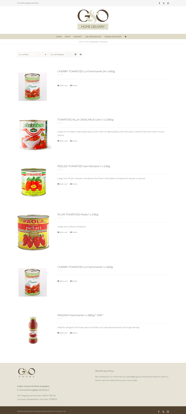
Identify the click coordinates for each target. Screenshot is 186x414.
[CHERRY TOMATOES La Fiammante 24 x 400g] (33, 87)
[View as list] (80, 54)
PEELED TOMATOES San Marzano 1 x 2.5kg (83, 166)
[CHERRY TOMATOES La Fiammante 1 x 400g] (33, 283)
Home (81, 42)
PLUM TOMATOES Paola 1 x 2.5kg (77, 214)
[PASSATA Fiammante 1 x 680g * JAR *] (33, 331)
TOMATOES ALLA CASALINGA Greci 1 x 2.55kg (85, 119)
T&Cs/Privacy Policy (104, 371)
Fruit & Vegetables (92, 42)
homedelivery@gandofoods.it (28, 3)
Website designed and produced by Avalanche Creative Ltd (41, 411)
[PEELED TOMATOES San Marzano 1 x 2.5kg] (33, 182)
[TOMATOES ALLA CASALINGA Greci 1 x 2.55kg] (33, 135)
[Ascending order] (45, 54)
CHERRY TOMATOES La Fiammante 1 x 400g (85, 267)
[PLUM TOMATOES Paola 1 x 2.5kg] (33, 233)
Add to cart (63, 85)
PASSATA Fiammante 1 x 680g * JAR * (80, 315)
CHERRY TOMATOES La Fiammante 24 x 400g (86, 71)
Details (74, 85)
